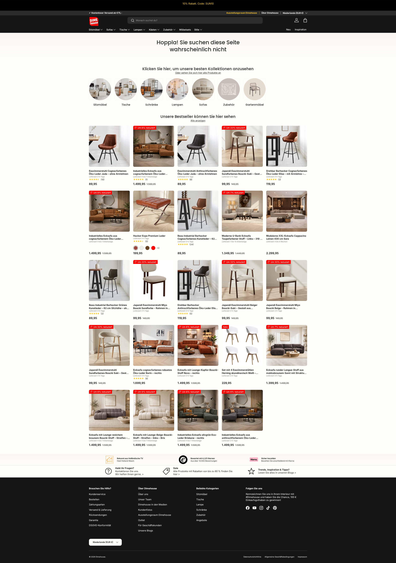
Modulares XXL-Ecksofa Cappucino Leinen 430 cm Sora (286, 237)
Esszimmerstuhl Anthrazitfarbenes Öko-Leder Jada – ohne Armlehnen (197, 172)
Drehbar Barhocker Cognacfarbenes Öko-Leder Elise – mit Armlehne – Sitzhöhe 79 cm (286, 173)
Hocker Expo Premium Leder (149, 235)
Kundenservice (97, 494)
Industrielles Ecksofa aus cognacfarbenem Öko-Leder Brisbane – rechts (149, 173)
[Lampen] (177, 89)
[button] (305, 20)
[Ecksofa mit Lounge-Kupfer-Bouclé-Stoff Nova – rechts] (198, 345)
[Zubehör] (229, 89)
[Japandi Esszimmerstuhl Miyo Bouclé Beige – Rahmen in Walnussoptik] (286, 280)
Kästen (153, 29)
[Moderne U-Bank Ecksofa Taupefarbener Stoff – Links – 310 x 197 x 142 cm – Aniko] (242, 211)
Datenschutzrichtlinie (252, 557)
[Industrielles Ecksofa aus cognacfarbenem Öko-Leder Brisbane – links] (109, 211)
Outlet (141, 520)
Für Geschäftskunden (150, 525)
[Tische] (126, 89)
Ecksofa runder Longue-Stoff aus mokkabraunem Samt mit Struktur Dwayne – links (285, 372)
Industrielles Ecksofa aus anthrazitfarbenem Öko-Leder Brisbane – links (239, 437)
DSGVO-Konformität (100, 525)
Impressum (302, 557)
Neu (288, 29)
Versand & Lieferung (100, 509)
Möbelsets (185, 29)
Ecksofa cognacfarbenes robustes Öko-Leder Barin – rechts (152, 371)
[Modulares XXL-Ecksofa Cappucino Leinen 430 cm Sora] (286, 211)
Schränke (151, 105)
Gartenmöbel (254, 105)
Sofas (109, 29)
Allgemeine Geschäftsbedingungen (279, 557)
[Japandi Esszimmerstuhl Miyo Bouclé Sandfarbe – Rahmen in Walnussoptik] (153, 280)
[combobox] (195, 20)
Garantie (93, 520)
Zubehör (168, 29)
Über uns (143, 494)
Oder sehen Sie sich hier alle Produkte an (198, 72)
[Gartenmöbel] (255, 89)
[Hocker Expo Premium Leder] (153, 211)
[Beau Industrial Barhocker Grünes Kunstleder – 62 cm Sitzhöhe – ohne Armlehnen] (109, 280)
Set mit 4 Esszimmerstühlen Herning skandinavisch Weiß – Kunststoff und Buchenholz (239, 372)
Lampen (138, 29)
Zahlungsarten (97, 504)
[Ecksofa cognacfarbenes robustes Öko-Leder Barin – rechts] (153, 345)
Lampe (200, 504)
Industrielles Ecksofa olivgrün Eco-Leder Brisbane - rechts (197, 436)
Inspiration (300, 29)
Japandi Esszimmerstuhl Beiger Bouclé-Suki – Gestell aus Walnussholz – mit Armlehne (239, 308)
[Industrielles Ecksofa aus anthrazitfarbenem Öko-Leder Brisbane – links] (242, 410)
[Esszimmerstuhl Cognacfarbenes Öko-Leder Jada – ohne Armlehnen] (109, 146)
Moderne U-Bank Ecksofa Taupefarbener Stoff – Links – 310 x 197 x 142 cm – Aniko (242, 238)
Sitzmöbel (94, 29)
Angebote (201, 520)
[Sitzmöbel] (100, 89)
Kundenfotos (145, 509)
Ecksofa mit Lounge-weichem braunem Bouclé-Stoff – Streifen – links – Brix (108, 437)
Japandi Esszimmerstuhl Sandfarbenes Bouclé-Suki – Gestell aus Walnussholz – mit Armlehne (242, 173)
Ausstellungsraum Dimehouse (241, 13)
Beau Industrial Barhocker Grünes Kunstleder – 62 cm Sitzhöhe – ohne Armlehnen (109, 308)
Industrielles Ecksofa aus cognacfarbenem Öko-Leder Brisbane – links (105, 238)
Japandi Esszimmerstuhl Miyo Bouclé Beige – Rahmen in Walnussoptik (283, 308)
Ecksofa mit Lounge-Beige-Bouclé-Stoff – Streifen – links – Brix (153, 436)
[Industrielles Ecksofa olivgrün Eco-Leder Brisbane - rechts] (198, 410)
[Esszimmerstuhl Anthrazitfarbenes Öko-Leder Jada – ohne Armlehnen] (198, 146)
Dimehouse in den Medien (152, 504)
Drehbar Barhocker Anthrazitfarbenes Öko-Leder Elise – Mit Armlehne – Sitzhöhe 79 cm (197, 308)
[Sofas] (203, 89)
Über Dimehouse (269, 13)
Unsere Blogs (145, 530)
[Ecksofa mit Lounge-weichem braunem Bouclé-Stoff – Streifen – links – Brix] (109, 410)
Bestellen (94, 499)
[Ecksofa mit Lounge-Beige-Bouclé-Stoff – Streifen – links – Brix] (153, 410)
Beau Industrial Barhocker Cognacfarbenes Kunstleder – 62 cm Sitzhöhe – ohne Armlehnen (196, 238)
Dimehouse (100, 557)
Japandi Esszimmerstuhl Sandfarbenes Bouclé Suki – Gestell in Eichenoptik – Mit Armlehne (109, 372)
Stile (196, 29)
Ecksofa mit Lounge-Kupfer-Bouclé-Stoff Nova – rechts (198, 371)
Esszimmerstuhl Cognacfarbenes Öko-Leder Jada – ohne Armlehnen (108, 172)
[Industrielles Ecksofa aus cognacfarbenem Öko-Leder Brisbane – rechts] (153, 146)
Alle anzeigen (198, 120)
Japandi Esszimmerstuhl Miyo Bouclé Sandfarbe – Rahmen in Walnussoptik (150, 308)
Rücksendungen (98, 514)
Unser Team (144, 499)
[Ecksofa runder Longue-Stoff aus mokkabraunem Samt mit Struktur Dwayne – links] (286, 345)
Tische (123, 29)
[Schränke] (152, 89)
